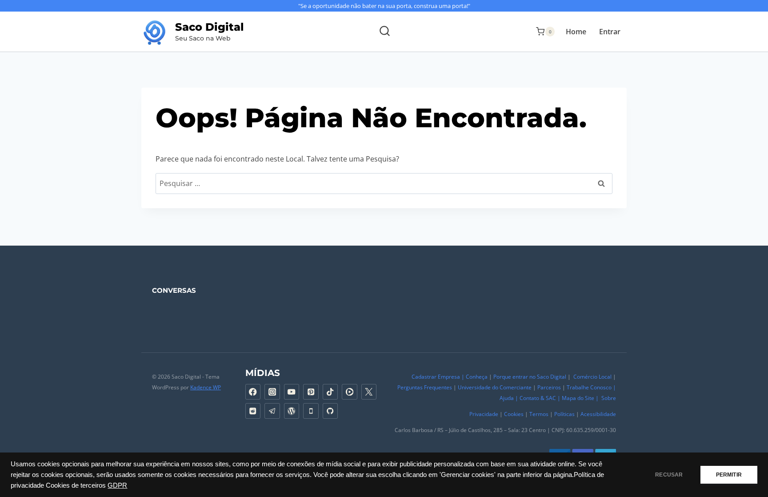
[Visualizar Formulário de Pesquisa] (384, 32)
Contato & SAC (538, 398)
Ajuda (506, 398)
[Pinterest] (311, 392)
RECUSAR (669, 475)
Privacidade (483, 414)
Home (576, 31)
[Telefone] (311, 411)
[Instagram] (272, 392)
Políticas (564, 414)
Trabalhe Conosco (589, 387)
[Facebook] (253, 392)
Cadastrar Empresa (436, 376)
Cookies (514, 414)
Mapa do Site (578, 398)
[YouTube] (292, 392)
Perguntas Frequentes (424, 387)
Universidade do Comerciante (495, 387)
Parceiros (549, 387)
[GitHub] (330, 411)
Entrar (609, 31)
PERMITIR (729, 475)
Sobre (608, 398)
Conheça (477, 376)
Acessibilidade (598, 414)
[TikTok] (330, 392)
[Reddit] (253, 411)
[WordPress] (292, 411)
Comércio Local (592, 376)
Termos (538, 414)
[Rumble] (349, 392)
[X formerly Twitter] (369, 392)
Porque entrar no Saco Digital (529, 376)
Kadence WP (205, 387)
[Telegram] (272, 411)
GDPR (117, 485)
